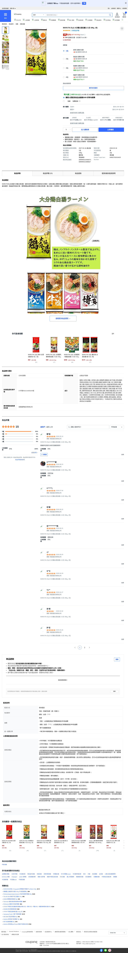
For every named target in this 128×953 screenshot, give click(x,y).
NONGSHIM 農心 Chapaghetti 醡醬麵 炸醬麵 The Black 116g (20, 889)
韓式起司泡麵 (31, 874)
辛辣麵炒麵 (56, 874)
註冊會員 (113, 8)
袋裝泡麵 (22, 24)
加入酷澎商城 (5, 934)
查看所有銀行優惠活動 (77, 123)
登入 (109, 8)
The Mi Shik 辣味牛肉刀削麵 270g (13, 896)
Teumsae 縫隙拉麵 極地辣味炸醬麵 (13, 901)
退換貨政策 (39, 931)
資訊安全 (78, 931)
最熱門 (42, 427)
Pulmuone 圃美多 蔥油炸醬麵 (11, 904)
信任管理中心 (48, 931)
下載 (84, 3)
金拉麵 (101, 874)
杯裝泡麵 (4, 864)
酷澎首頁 (4, 24)
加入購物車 (85, 130)
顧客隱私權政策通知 (60, 931)
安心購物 (70, 931)
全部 (34, 15)
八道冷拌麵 (14, 874)
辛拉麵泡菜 (22, 874)
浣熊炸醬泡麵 (47, 874)
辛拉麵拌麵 (5, 879)
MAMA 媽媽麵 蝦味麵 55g (10, 899)
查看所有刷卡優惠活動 (77, 113)
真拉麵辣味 (88, 877)
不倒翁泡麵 (22, 879)
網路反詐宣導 (15, 934)
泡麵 (17, 24)
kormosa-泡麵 (6, 877)
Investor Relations (14, 931)
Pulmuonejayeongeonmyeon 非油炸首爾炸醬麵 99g (18, 894)
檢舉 (114, 691)
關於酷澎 (3, 931)
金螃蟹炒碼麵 (5, 874)
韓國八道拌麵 (41, 877)
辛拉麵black (13, 879)
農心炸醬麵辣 (70, 877)
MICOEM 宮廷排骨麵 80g (10, 916)
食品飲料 (11, 24)
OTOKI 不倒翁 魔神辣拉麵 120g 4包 (13, 911)
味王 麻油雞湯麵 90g (9, 921)
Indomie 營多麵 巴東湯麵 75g (11, 919)
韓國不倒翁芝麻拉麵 (52, 877)
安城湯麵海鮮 (32, 877)
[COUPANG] (31, 942)
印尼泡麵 (62, 877)
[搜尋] (110, 15)
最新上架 (49, 427)
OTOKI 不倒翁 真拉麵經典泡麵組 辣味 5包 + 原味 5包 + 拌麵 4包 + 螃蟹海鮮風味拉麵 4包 (27, 906)
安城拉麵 (39, 874)
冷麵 (89, 874)
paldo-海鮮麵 (22, 877)
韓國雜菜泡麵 (79, 877)
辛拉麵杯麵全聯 (77, 874)
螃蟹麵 (115, 877)
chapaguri (14, 877)
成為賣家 (124, 8)
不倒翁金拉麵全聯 (106, 877)
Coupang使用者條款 (27, 931)
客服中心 (119, 8)
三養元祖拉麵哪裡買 (110, 874)
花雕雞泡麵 (97, 877)
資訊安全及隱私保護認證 (90, 931)
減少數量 (70, 129)
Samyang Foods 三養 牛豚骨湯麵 (12, 914)
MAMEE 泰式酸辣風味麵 (10, 909)
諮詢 (117, 659)
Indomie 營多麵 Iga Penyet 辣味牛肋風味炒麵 (16, 924)
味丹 (84, 874)
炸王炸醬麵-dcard (66, 874)
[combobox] (117, 427)
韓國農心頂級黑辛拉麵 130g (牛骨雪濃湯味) (15, 891)
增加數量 (70, 131)
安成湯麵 (94, 874)
